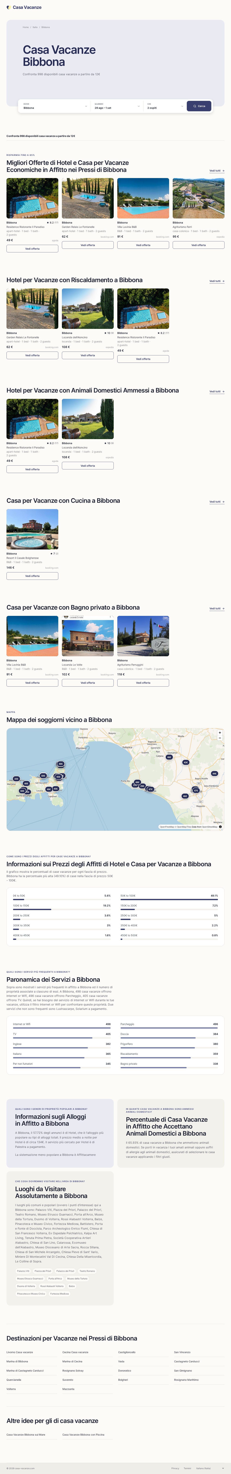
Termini (187, 1468)
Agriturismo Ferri (182, 226)
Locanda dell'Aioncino (74, 337)
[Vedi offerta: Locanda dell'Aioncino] (88, 308)
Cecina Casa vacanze (75, 1352)
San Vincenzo (182, 1352)
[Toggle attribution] (220, 827)
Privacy (175, 1468)
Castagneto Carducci (186, 1361)
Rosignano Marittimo (186, 1379)
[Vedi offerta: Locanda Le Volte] (88, 636)
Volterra (11, 1388)
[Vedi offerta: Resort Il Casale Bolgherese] (32, 529)
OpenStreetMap (209, 826)
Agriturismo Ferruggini (130, 664)
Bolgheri (123, 1379)
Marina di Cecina (72, 1361)
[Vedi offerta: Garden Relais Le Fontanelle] (88, 198)
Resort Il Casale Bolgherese (22, 557)
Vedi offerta (32, 248)
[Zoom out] (220, 738)
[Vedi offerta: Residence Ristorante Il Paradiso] (32, 198)
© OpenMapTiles (183, 826)
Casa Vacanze (27, 7)
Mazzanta (68, 1388)
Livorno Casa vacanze (19, 1352)
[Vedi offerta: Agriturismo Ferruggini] (143, 636)
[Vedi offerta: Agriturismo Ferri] (199, 198)
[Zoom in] (220, 732)
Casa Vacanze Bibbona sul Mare (25, 1434)
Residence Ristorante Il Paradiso (25, 226)
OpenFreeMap (167, 826)
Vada (121, 1361)
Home (26, 27)
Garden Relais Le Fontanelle (78, 226)
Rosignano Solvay (73, 1370)
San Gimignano (183, 1370)
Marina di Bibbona (17, 1361)
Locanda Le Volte (72, 664)
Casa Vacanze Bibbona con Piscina (83, 1434)
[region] (115, 779)
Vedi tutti (217, 170)
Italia (35, 27)
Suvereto (67, 1379)
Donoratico (124, 1370)
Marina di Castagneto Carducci (24, 1370)
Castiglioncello (126, 1352)
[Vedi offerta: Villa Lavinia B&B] (143, 198)
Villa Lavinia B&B (127, 226)
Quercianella (13, 1379)
